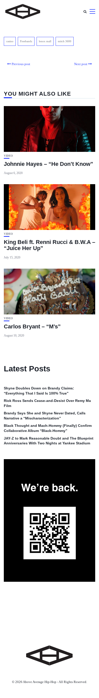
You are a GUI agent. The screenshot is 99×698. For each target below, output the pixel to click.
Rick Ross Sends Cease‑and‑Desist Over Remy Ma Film (47, 403)
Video (8, 155)
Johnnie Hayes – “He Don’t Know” (48, 164)
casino (9, 41)
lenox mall (45, 41)
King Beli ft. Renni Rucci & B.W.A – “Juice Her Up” (49, 245)
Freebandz (26, 41)
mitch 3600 (64, 41)
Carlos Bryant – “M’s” (32, 326)
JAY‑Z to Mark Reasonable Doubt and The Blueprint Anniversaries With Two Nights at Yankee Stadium (48, 440)
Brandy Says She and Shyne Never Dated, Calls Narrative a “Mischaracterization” (45, 415)
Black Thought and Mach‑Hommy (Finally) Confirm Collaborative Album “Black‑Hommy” (48, 428)
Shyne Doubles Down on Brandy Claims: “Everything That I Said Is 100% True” (39, 390)
